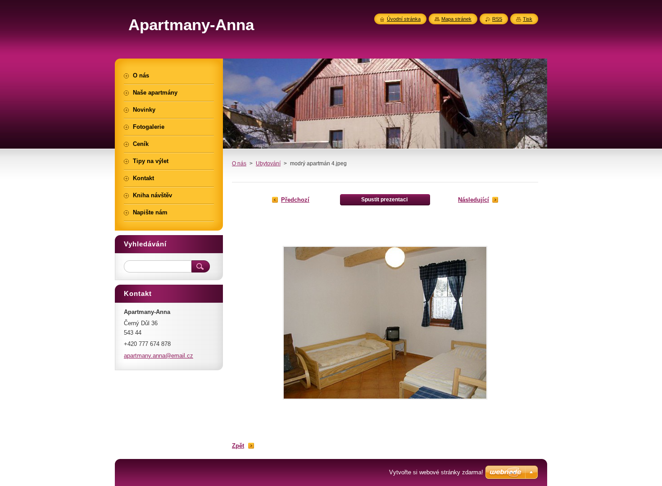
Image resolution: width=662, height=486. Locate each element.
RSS (497, 19)
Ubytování (268, 163)
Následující (473, 199)
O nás (239, 163)
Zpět (238, 445)
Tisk (527, 19)
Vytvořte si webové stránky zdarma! (436, 472)
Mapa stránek (456, 19)
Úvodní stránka (404, 19)
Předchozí (295, 199)
